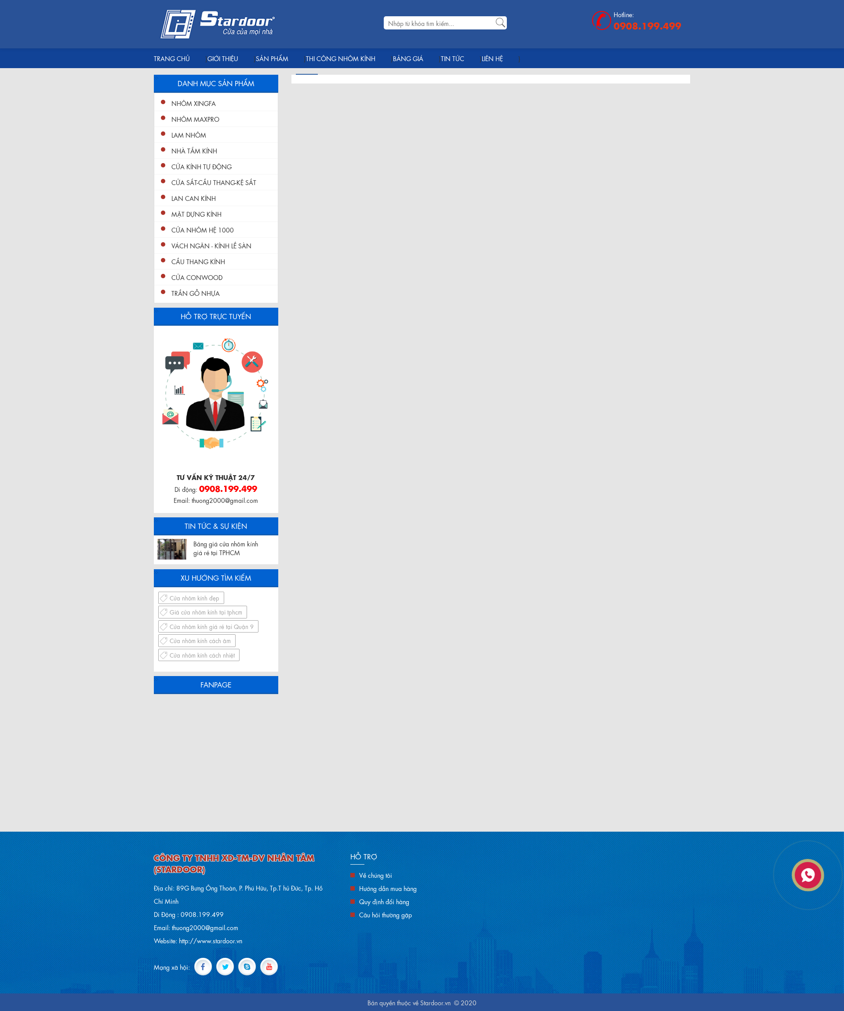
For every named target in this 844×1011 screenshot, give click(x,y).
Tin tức (452, 58)
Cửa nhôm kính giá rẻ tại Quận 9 (212, 626)
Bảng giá (408, 58)
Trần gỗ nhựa (195, 293)
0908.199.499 (647, 25)
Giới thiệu (222, 58)
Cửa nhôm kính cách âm (200, 640)
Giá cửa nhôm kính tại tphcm (206, 611)
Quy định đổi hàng (384, 901)
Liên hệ (492, 58)
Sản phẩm (272, 58)
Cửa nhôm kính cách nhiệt (202, 654)
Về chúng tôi (375, 875)
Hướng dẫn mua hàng (388, 888)
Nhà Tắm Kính (194, 150)
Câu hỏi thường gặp (385, 914)
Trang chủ (172, 58)
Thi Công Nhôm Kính (340, 58)
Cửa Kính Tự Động (201, 166)
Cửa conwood (196, 277)
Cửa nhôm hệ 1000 (202, 229)
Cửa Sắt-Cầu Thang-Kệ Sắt (213, 182)
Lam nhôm (188, 134)
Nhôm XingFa (193, 103)
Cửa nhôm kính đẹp (194, 597)
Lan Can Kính (193, 198)
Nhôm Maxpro (195, 119)
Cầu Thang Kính (198, 261)
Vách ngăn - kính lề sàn (211, 245)
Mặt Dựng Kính (196, 214)
